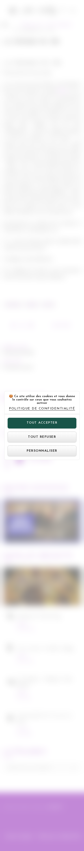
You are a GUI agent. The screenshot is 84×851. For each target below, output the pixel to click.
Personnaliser (42, 451)
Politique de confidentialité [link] (42, 408)
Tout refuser (42, 437)
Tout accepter (42, 422)
